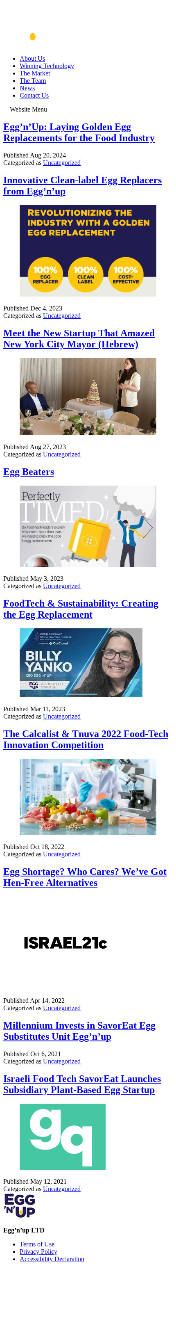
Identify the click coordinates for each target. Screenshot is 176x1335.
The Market (35, 73)
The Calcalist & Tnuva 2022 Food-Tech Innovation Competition (85, 739)
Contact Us (34, 95)
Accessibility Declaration (52, 1258)
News (27, 87)
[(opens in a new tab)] (88, 294)
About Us (32, 58)
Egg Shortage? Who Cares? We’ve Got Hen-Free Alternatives (85, 877)
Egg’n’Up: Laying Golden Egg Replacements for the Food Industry (79, 132)
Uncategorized (62, 162)
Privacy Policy (38, 1251)
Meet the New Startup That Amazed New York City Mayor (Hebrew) (79, 338)
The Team (33, 80)
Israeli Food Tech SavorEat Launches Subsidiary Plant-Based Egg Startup (82, 1084)
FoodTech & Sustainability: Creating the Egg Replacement (80, 609)
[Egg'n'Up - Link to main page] (31, 44)
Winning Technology (47, 65)
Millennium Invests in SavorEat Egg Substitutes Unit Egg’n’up (79, 1031)
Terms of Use (37, 1244)
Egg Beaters (28, 471)
